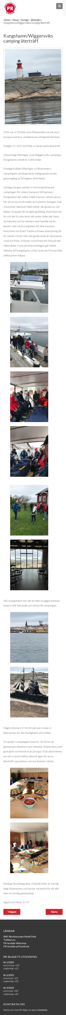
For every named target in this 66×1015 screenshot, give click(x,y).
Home (6, 20)
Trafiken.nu (9, 939)
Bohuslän (35, 20)
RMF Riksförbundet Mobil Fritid (19, 936)
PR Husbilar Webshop (14, 943)
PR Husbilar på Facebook (16, 946)
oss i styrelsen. (40, 1009)
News (15, 20)
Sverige (24, 20)
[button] (59, 6)
